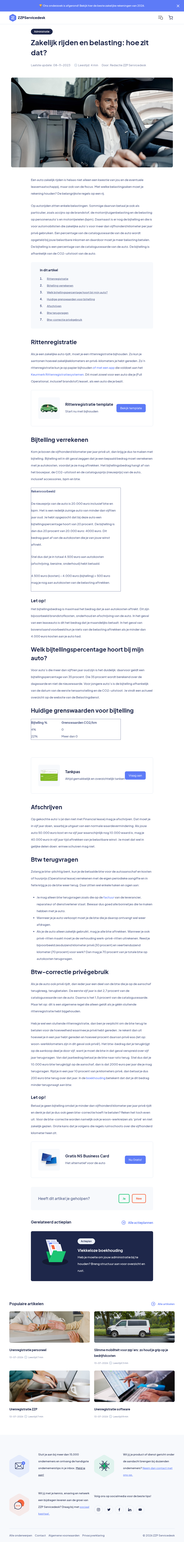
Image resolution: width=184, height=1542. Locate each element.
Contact (40, 1535)
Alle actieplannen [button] (140, 1223)
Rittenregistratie (57, 278)
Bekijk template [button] (131, 408)
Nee (139, 1198)
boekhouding (95, 1078)
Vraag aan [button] (135, 775)
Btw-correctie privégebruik (64, 319)
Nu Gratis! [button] (135, 1160)
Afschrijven (54, 306)
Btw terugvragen (57, 312)
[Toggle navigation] (160, 18)
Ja (124, 1198)
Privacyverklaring (93, 1535)
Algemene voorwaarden (64, 1535)
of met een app (104, 368)
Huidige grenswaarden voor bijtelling (71, 299)
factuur (108, 897)
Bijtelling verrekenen (60, 285)
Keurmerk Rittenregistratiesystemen (57, 374)
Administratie (41, 31)
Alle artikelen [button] (166, 1304)
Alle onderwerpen (20, 1535)
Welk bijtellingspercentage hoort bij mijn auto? (77, 292)
